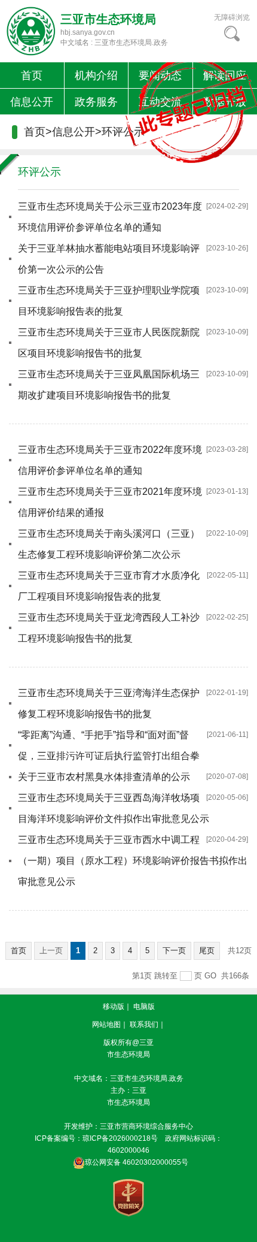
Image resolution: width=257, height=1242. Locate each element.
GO (210, 975)
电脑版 (144, 1006)
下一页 (174, 950)
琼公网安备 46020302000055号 (136, 1162)
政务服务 (96, 102)
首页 (31, 75)
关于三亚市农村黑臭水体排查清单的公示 (104, 777)
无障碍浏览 (232, 17)
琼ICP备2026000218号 (120, 1138)
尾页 (207, 950)
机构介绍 (96, 75)
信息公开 (31, 102)
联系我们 (144, 1024)
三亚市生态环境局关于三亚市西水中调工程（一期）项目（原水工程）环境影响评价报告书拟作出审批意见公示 (132, 861)
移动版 (113, 1006)
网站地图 (106, 1024)
